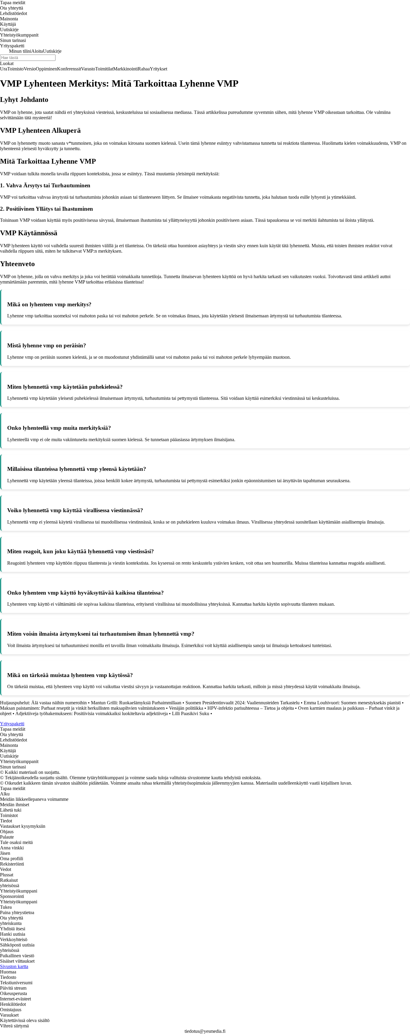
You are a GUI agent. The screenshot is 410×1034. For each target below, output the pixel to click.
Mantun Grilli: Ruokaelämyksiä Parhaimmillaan (136, 702)
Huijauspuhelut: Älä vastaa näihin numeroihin (43, 702)
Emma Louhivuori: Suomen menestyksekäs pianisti (352, 702)
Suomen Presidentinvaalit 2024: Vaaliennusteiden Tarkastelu (242, 702)
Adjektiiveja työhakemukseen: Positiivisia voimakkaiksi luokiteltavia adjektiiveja (91, 713)
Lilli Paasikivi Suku (190, 713)
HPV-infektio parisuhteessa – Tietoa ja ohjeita (250, 708)
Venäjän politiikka (186, 708)
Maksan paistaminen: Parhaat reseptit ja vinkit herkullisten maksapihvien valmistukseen (82, 708)
